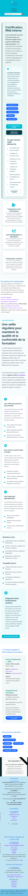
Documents (14, 820)
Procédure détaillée (6, 297)
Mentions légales (14, 843)
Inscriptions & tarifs (14, 814)
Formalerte (21, 375)
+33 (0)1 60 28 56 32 (17, 673)
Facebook (13, 881)
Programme (14, 816)
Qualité (14, 852)
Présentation (14, 812)
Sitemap (19, 893)
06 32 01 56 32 (18, 308)
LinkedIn (13, 883)
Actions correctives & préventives (10, 299)
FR (22, 893)
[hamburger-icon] (14, 10)
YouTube (14, 886)
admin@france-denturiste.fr (12, 305)
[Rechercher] (22, 14)
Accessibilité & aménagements (9, 301)
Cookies (14, 851)
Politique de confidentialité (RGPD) (14, 845)
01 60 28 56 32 (10, 308)
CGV (12, 847)
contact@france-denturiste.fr (15, 876)
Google (21, 860)
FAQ (14, 818)
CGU (15, 847)
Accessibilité (14, 849)
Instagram (13, 885)
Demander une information (14, 772)
